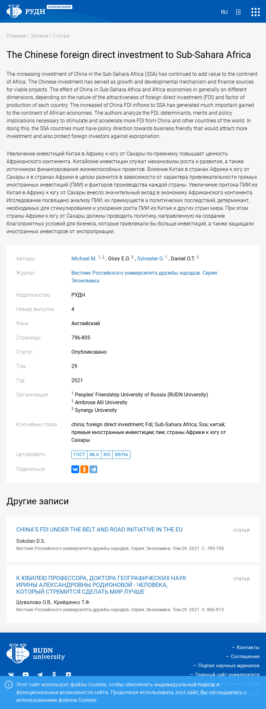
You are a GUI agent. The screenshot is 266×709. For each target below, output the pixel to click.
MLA (94, 454)
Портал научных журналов (229, 666)
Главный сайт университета (227, 675)
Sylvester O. (150, 259)
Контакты (248, 647)
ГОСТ (79, 454)
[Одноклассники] (84, 469)
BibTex (121, 454)
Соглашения (245, 656)
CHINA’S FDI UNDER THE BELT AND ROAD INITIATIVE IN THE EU (99, 529)
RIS (106, 454)
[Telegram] (93, 469)
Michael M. (84, 259)
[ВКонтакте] (75, 469)
